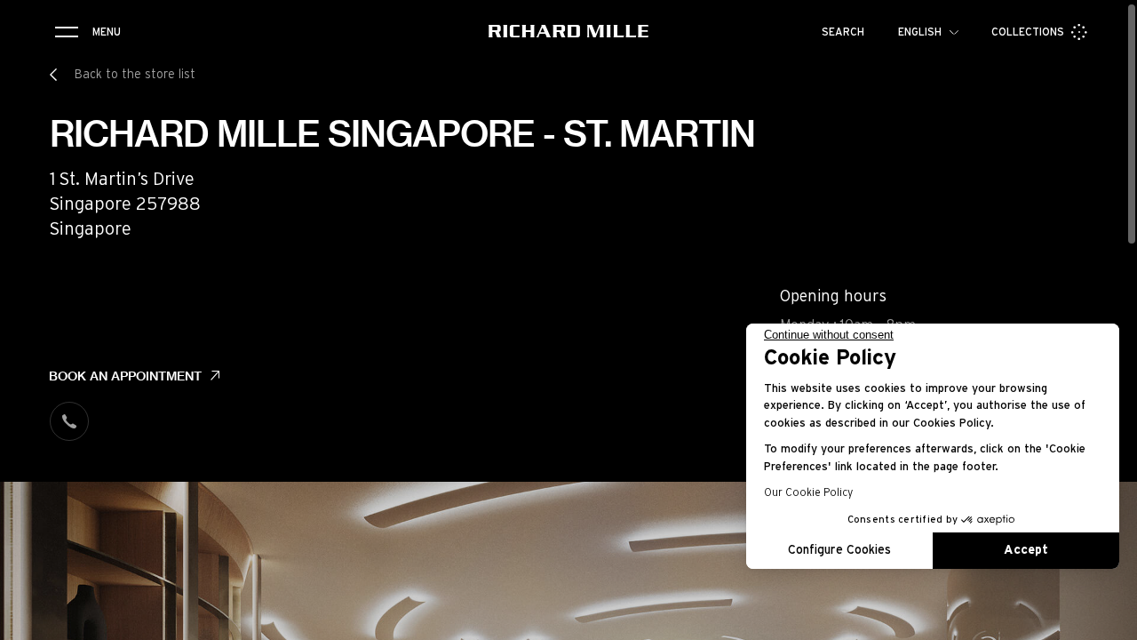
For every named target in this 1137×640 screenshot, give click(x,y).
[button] (1110, 620)
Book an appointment (125, 376)
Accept (1026, 550)
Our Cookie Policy (808, 492)
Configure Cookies (839, 550)
